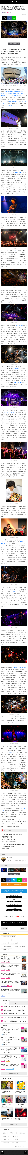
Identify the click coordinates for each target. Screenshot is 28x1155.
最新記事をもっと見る (14, 1073)
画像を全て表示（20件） (14, 43)
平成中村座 (6, 1143)
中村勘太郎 (15, 1139)
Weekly (14, 1003)
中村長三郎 (15, 1143)
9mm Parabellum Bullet (14, 101)
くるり (23, 1143)
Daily (5, 1003)
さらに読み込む (14, 1124)
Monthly (23, 1003)
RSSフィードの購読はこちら (14, 884)
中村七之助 (15, 1136)
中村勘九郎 (6, 1139)
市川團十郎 (13, 1133)
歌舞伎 (4, 1133)
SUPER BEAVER (13, 752)
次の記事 (23, 928)
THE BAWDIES (8, 93)
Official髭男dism (9, 91)
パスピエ (8, 95)
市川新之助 (22, 1133)
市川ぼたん (6, 1136)
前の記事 (5, 928)
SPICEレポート (7, 950)
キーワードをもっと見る (20, 1146)
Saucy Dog (16, 93)
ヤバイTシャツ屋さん (17, 95)
